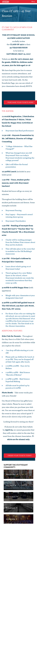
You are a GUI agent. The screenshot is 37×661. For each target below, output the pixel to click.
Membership (11, 474)
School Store (11, 496)
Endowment (10, 507)
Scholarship (10, 518)
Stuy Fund (10, 485)
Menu (33, 1)
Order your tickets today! (20, 455)
